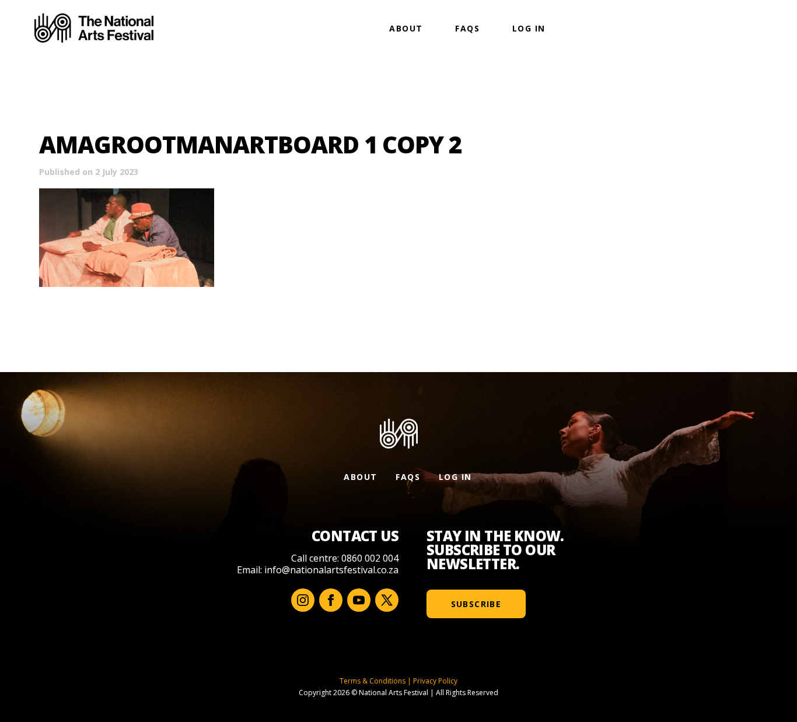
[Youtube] (358, 600)
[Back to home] (93, 28)
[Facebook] (330, 600)
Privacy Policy (435, 681)
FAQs (467, 28)
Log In (528, 28)
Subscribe (476, 603)
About (405, 28)
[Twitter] (386, 600)
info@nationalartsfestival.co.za (331, 569)
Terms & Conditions (373, 681)
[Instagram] (302, 600)
